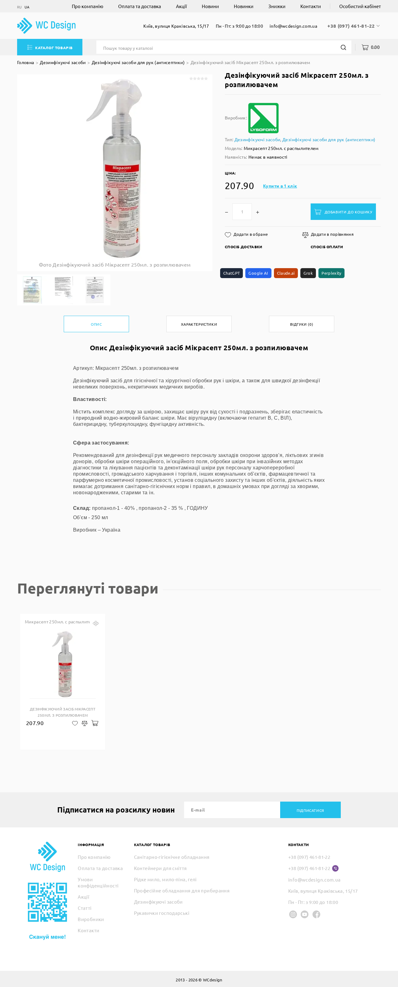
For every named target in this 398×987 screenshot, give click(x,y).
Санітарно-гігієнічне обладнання (172, 857)
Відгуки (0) (301, 324)
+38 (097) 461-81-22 (351, 26)
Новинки (243, 6)
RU (19, 7)
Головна (25, 62)
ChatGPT (231, 273)
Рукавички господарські (161, 913)
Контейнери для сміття (160, 868)
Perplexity (331, 273)
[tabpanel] (62, 682)
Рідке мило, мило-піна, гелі (165, 879)
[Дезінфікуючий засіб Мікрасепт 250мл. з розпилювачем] (32, 289)
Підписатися (310, 810)
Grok (308, 273)
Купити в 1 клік (280, 186)
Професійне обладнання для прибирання (182, 890)
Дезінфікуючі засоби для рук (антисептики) (138, 62)
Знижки (276, 6)
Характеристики (199, 324)
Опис (96, 324)
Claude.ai (286, 273)
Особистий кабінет (360, 6)
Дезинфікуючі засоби (63, 62)
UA (27, 7)
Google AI (258, 273)
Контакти (310, 6)
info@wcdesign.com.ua (293, 26)
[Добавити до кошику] (94, 722)
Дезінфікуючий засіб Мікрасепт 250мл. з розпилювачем (250, 62)
